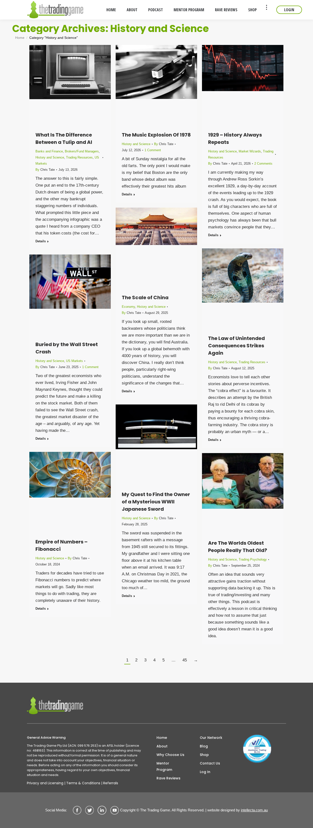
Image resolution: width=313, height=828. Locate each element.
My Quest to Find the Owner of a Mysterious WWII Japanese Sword (156, 501)
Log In (205, 771)
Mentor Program (164, 766)
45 (184, 660)
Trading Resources (79, 157)
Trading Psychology (253, 559)
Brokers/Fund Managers (82, 151)
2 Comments (263, 163)
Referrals (110, 783)
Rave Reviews (168, 778)
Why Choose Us (170, 754)
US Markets (74, 361)
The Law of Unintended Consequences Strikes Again (236, 345)
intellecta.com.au (254, 810)
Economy (128, 306)
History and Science (49, 157)
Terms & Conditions (83, 783)
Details (40, 241)
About (162, 746)
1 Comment (153, 150)
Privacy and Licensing (45, 783)
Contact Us (210, 763)
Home (161, 737)
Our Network (211, 737)
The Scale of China (145, 297)
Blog (204, 746)
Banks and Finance (49, 151)
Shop (204, 754)
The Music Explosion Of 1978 (156, 134)
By (45, 169)
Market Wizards (250, 151)
